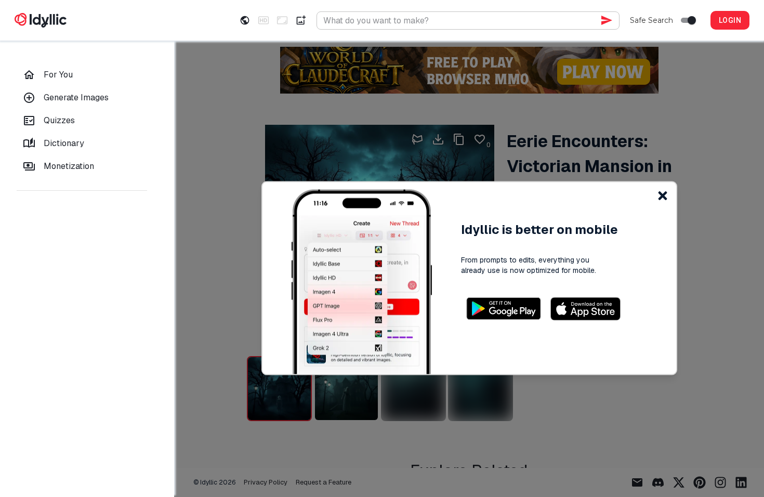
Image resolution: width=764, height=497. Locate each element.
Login (730, 20)
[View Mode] (245, 20)
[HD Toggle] (263, 20)
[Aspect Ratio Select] (282, 20)
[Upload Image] (301, 20)
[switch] (691, 20)
